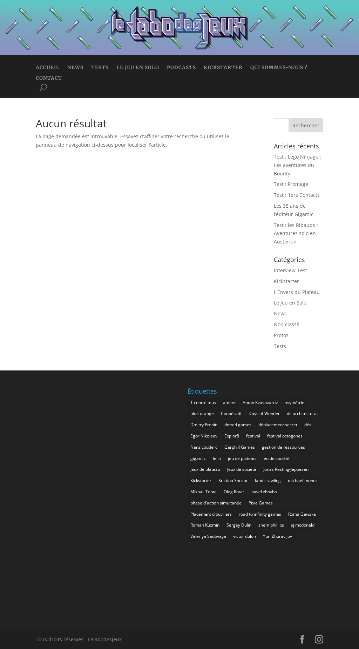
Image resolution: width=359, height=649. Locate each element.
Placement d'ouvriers (211, 514)
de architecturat (302, 413)
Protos (281, 335)
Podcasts (181, 68)
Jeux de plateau (205, 469)
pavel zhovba (264, 492)
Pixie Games (261, 503)
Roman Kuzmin (204, 525)
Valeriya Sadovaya (208, 536)
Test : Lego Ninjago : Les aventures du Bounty (297, 165)
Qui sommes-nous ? (278, 68)
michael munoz (303, 480)
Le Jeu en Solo (137, 68)
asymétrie (294, 403)
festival (253, 436)
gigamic (198, 458)
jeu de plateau (242, 458)
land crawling (268, 480)
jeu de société (276, 458)
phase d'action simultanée (216, 503)
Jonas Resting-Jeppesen (286, 469)
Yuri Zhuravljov (277, 536)
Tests (100, 68)
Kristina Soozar (233, 480)
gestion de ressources (283, 447)
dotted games (237, 425)
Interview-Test (290, 270)
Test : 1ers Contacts (297, 195)
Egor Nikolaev (203, 436)
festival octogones (285, 436)
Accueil (48, 68)
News (75, 68)
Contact (49, 78)
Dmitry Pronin (203, 425)
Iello (217, 458)
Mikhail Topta (203, 492)
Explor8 (231, 436)
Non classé (286, 324)
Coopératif (231, 413)
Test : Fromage (291, 184)
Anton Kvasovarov (260, 403)
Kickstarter (223, 68)
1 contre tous (203, 403)
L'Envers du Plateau (297, 292)
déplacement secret (277, 425)
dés (307, 425)
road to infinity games (260, 514)
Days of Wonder (264, 413)
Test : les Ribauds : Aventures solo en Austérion (296, 233)
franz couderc (203, 447)
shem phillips (271, 525)
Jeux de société (241, 469)
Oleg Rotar (234, 492)
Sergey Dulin (238, 525)
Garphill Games (239, 447)
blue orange (202, 413)
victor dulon (244, 536)
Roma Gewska (302, 514)
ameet (229, 403)
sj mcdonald (302, 525)
